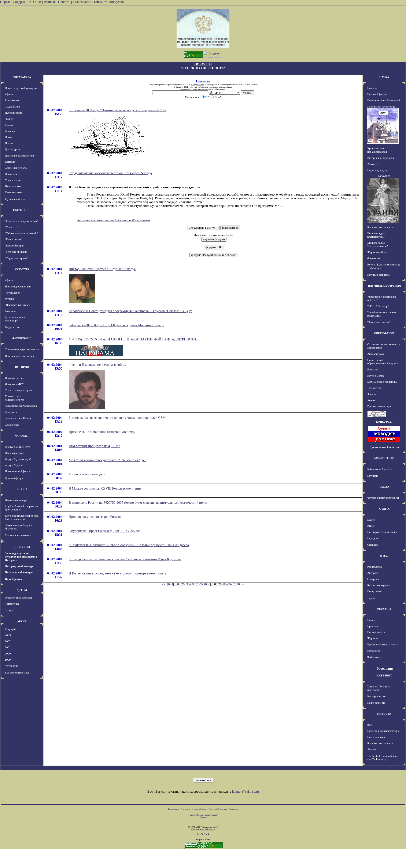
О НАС (384, 555)
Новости (64, 2)
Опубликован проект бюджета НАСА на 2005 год (104, 531)
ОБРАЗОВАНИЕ (384, 333)
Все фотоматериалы (17, 672)
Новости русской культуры (21, 88)
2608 (221, 584)
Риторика (10, 311)
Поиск (371, 620)
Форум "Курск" (14, 465)
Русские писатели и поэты (382, 644)
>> (242, 584)
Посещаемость (376, 632)
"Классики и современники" (21, 221)
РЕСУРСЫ (384, 609)
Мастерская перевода (18, 535)
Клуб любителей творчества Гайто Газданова (21, 517)
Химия (371, 400)
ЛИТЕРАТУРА (22, 77)
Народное (373, 538)
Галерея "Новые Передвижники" (203, 815)
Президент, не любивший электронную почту (102, 432)
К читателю (12, 100)
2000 (8, 653)
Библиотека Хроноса (379, 469)
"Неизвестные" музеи (17, 304)
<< (164, 584)
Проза (8, 137)
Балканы (10, 131)
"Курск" (9, 118)
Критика (10, 161)
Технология (374, 387)
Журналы (373, 638)
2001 (8, 647)
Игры (370, 525)
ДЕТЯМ (22, 590)
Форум (9, 610)
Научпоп (372, 475)
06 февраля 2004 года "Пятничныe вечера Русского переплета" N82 (117, 110)
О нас (37, 2)
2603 (184, 584)
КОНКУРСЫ (22, 547)
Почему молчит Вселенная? (383, 100)
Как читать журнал (378, 585)
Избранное (373, 650)
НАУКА (384, 77)
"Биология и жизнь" (378, 322)
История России (14, 378)
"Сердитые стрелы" (16, 258)
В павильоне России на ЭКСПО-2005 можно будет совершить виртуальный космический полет (138, 502)
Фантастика (12, 603)
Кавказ (9, 125)
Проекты (372, 626)
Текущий (10, 629)
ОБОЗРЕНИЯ (21, 210)
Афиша (9, 94)
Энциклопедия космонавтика (376, 235)
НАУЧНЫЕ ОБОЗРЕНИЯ (384, 285)
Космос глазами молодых (87, 474)
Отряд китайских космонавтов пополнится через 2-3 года (110, 173)
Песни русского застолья (382, 531)
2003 (8, 635)
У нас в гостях (13, 180)
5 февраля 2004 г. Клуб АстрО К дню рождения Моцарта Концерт (116, 325)
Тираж (371, 598)
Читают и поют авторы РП (383, 497)
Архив (204, 809)
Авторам (372, 572)
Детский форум (14, 478)
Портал (5, 2)
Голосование (82, 2)
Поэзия (9, 143)
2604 (192, 584)
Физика (371, 394)
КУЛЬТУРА (22, 269)
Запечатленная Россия (18, 418)
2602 (177, 584)
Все (369, 724)
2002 (8, 641)
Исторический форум (17, 471)
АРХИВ (21, 621)
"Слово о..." (11, 227)
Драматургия (13, 149)
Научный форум (14, 452)
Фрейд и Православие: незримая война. (97, 364)
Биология (372, 369)
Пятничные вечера (16, 500)
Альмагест (11, 412)
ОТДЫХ (384, 508)
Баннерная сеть (376, 696)
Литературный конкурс (19, 566)
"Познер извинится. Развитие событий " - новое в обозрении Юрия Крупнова (125, 559)
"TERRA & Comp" (378, 306)
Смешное (373, 544)
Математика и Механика (382, 381)
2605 (199, 584)
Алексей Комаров (207, 829)
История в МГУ (14, 384)
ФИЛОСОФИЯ (21, 338)
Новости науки (376, 737)
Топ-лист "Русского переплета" (378, 688)
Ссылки (212, 809)
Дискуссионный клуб (17, 446)
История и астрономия (380, 157)
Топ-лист (100, 2)
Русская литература (379, 406)
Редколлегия (374, 566)
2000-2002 (384, 176)
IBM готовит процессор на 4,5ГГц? (94, 446)
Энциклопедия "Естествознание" (377, 244)
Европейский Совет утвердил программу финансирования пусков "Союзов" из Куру (130, 311)
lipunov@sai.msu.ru (245, 791)
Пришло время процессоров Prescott (95, 516)
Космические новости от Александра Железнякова (113, 220)
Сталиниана (12, 424)
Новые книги (12, 174)
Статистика (222, 809)
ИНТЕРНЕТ (384, 675)
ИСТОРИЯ (22, 367)
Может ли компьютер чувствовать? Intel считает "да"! (107, 460)
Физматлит (373, 258)
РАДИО (384, 486)
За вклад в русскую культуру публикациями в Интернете (21, 557)
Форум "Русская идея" (18, 459)
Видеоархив (12, 327)
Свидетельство (197, 84)
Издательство (13, 186)
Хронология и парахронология (14, 398)
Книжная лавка (14, 192)
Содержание (22, 2)
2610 (236, 584)
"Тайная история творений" (21, 233)
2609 (229, 584)
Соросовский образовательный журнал (382, 361)
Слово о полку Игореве (18, 390)
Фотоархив (11, 665)
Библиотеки (374, 657)
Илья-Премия (13, 579)
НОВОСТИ (384, 713)
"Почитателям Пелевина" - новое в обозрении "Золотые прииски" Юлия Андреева (129, 545)
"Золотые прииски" (16, 251)
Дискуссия (116, 2)
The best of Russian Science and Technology (383, 757)
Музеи (371, 519)
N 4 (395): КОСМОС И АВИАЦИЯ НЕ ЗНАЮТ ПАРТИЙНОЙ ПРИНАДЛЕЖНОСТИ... (134, 339)
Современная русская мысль (22, 349)
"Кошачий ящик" (15, 245)
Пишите (50, 2)
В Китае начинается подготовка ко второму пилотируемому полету (117, 573)
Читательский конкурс (19, 572)
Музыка (9, 298)
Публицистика (13, 112)
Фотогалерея (12, 292)
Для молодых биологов (384, 447)
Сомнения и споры (16, 167)
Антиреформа (375, 353)
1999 (8, 659)
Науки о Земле (375, 375)
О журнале (373, 579)
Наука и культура (377, 170)
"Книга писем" (13, 239)
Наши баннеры (376, 702)
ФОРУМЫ (22, 435)
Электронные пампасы (18, 597)
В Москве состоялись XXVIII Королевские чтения (105, 488)
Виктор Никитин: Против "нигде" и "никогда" (102, 269)
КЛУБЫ (21, 489)
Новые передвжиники (18, 286)
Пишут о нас (374, 591)
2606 (206, 584)
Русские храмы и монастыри (15, 319)
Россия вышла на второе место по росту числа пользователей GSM (117, 417)
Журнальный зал (15, 199)
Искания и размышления (19, 155)
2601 (169, 584)
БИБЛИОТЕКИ (384, 458)
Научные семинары (378, 274)
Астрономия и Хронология (21, 405)
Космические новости (380, 227)
